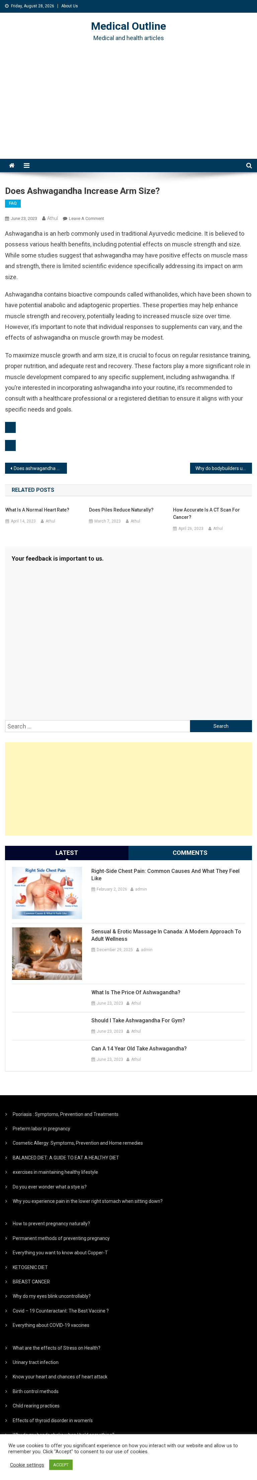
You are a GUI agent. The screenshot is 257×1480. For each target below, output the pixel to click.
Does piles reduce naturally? (121, 510)
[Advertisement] (128, 108)
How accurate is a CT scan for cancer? (206, 513)
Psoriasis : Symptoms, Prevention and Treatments (65, 1114)
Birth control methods (36, 1391)
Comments (190, 852)
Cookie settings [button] (27, 1465)
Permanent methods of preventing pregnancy (61, 1238)
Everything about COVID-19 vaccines (51, 1325)
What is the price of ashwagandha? (135, 992)
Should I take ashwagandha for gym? (138, 1020)
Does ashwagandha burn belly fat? (40, 468)
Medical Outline (128, 26)
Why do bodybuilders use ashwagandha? (223, 468)
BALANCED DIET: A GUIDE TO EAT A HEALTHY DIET (66, 1157)
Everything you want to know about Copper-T (60, 1252)
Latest (67, 852)
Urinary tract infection (36, 1362)
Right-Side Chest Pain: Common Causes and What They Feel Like (165, 875)
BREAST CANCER (31, 1281)
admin (141, 889)
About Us (69, 6)
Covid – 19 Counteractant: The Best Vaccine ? (61, 1311)
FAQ (13, 203)
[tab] (66, 853)
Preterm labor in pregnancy (41, 1128)
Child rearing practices (36, 1405)
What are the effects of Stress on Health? (56, 1348)
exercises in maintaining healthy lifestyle (55, 1172)
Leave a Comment (86, 218)
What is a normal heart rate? (37, 510)
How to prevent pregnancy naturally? (51, 1223)
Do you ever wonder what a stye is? (50, 1186)
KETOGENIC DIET (30, 1267)
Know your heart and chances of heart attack (60, 1376)
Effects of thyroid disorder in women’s (53, 1420)
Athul (52, 218)
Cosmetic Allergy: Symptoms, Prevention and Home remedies (78, 1143)
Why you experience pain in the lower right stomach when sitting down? (88, 1201)
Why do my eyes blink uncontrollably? (52, 1296)
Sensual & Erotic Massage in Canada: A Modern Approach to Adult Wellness (166, 935)
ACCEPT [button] (61, 1464)
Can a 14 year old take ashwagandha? (139, 1048)
